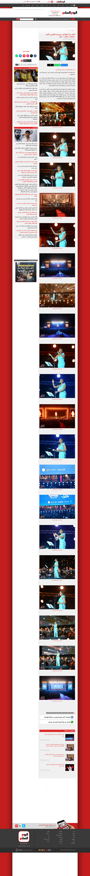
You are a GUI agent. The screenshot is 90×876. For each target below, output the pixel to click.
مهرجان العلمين (69, 713)
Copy (17, 65)
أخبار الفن (49, 713)
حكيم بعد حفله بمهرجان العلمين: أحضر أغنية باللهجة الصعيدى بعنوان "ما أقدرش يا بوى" (55, 745)
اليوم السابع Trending (32, 68)
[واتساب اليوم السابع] (16, 55)
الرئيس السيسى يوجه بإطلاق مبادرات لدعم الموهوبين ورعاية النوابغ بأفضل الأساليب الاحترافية (27, 117)
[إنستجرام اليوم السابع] (27, 55)
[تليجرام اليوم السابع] (20, 55)
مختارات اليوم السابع (32, 260)
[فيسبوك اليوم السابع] (35, 55)
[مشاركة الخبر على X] (50, 65)
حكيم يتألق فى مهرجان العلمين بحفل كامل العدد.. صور (55, 765)
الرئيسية (73, 30)
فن (67, 30)
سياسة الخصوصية (22, 846)
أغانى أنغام (55, 713)
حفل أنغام (62, 713)
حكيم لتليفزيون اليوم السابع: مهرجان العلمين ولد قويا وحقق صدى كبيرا (54, 755)
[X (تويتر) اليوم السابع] (31, 55)
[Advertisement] (45, 809)
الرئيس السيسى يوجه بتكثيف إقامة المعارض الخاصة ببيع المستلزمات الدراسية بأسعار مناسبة (53, 19)
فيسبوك (63, 65)
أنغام (68, 72)
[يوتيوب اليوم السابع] (24, 55)
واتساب (56, 65)
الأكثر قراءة (35, 128)
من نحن (28, 846)
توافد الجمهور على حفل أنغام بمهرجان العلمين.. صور (54, 735)
